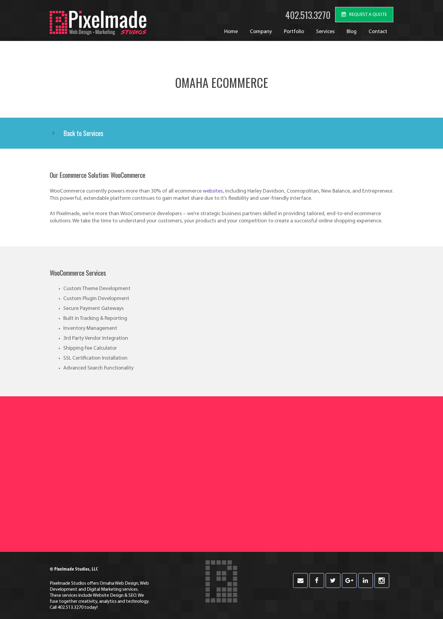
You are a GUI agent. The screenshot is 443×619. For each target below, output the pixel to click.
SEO (132, 595)
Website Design (108, 595)
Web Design (126, 583)
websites (213, 191)
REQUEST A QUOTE (368, 14)
